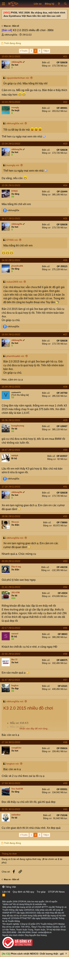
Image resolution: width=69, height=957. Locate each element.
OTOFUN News (56, 891)
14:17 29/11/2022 (11, 218)
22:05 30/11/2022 (11, 809)
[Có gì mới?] (59, 4)
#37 (65, 679)
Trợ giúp (41, 891)
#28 (65, 386)
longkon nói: (12, 763)
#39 (65, 783)
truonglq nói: (13, 165)
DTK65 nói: (12, 240)
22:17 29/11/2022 (11, 628)
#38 (65, 742)
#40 (65, 809)
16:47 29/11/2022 (11, 449)
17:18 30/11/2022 (11, 742)
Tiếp (45, 50)
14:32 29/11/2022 (11, 260)
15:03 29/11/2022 (11, 334)
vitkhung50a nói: (15, 123)
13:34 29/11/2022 (11, 143)
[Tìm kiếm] (65, 4)
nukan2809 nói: (14, 281)
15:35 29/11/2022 (11, 420)
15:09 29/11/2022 (11, 386)
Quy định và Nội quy (23, 891)
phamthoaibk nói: (15, 356)
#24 (65, 185)
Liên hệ (6, 891)
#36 (65, 654)
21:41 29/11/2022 (11, 587)
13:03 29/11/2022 (11, 56)
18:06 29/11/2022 (11, 516)
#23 (65, 143)
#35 (65, 628)
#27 (65, 334)
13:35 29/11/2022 (11, 185)
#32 (65, 516)
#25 (65, 218)
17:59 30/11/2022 (11, 783)
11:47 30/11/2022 (11, 679)
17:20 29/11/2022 (11, 486)
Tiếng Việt (10, 887)
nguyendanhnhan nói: (17, 77)
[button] (3, 4)
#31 (65, 486)
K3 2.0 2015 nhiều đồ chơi (28, 708)
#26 (65, 260)
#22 (65, 102)
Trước (24, 50)
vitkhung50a (10, 34)
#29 (65, 420)
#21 (65, 56)
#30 (65, 449)
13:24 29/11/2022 (11, 102)
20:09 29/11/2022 (11, 561)
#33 (65, 561)
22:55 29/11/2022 (11, 654)
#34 (65, 587)
